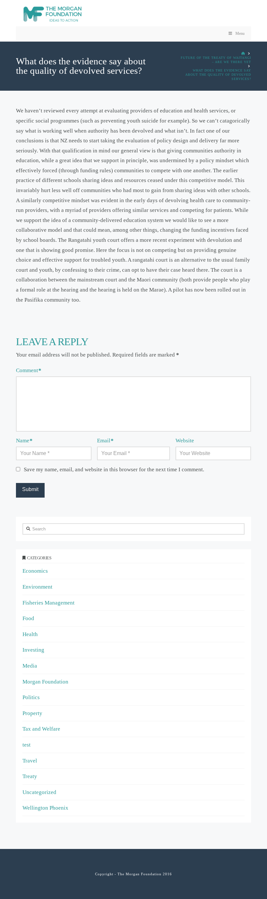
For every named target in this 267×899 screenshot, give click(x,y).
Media (29, 666)
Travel (29, 761)
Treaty (29, 776)
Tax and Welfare (41, 729)
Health (30, 634)
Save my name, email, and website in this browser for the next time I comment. (114, 469)
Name (24, 440)
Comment (28, 370)
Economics (35, 571)
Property (32, 713)
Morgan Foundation (45, 682)
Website (185, 440)
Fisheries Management (48, 603)
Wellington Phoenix (45, 808)
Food (28, 618)
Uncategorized (39, 792)
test (26, 745)
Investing (33, 650)
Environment (37, 587)
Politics (31, 697)
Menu (240, 33)
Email (105, 440)
